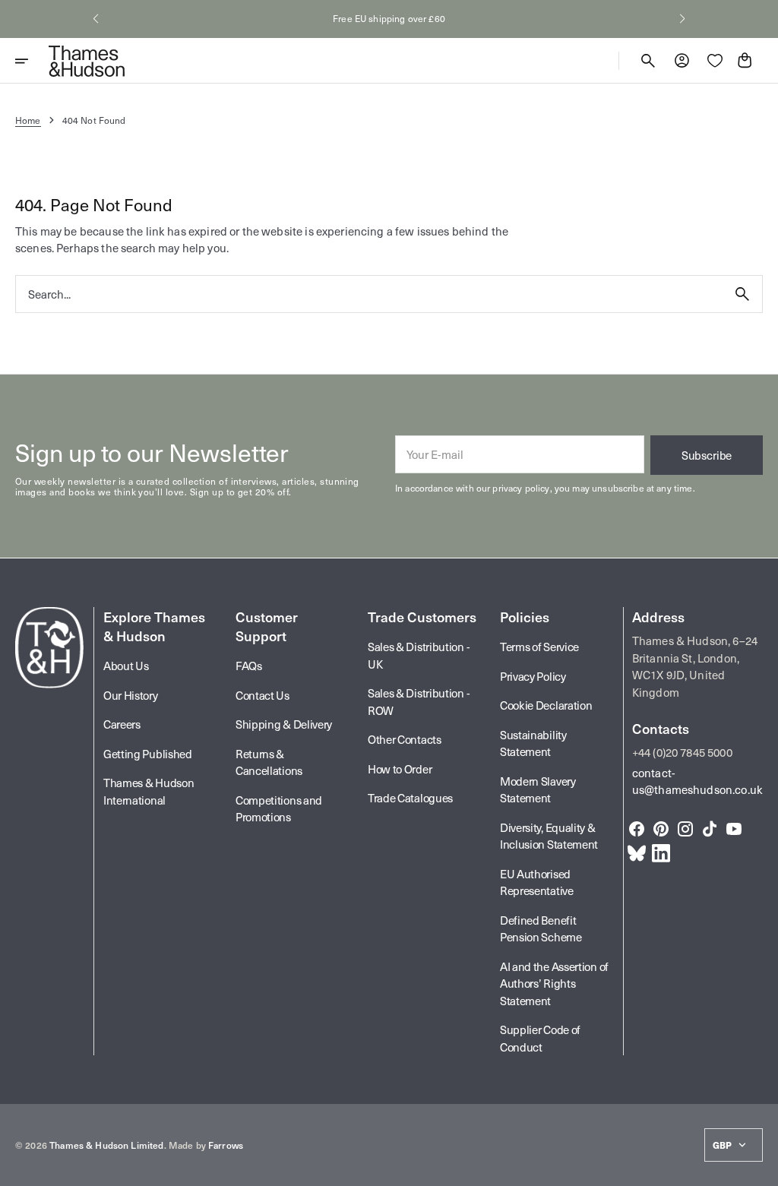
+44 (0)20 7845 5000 (682, 752)
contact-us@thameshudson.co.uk (697, 781)
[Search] (742, 294)
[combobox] (369, 294)
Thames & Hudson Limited (106, 1145)
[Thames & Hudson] (87, 61)
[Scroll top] (760, 1168)
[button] (95, 19)
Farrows (225, 1145)
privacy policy (520, 488)
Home (28, 120)
